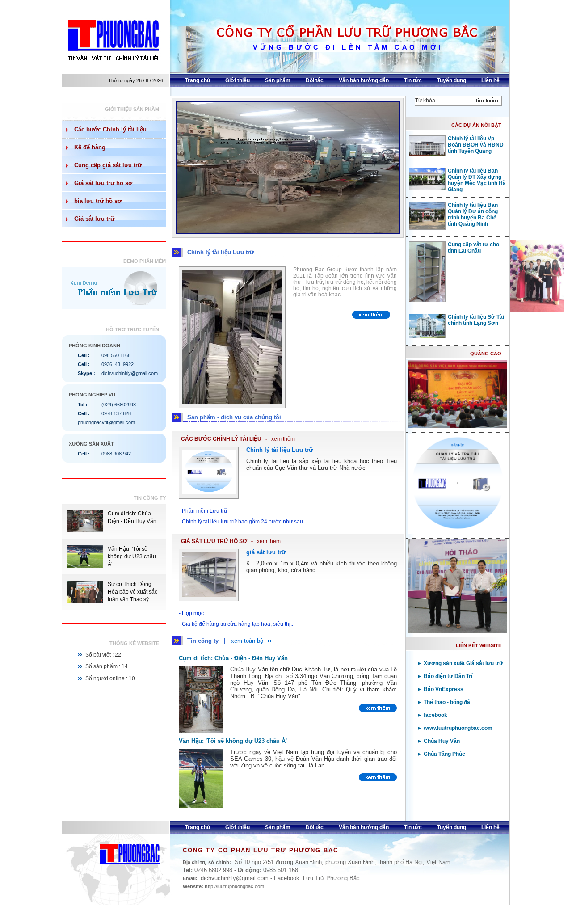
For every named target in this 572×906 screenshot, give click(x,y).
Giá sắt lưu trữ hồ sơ (103, 183)
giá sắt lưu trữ (266, 552)
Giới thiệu (237, 80)
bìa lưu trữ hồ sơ (98, 201)
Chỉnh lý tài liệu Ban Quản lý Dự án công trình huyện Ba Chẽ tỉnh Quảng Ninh (473, 214)
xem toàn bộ (247, 640)
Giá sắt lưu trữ (94, 218)
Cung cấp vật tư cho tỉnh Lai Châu (473, 247)
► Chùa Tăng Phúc (441, 754)
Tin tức (413, 80)
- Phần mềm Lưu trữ (203, 511)
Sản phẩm (277, 80)
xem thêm (283, 439)
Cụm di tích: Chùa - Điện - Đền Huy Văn (233, 658)
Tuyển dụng (451, 80)
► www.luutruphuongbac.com (454, 728)
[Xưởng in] (249, 232)
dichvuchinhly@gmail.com (129, 373)
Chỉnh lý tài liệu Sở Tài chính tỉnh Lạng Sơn (476, 320)
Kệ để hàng (89, 147)
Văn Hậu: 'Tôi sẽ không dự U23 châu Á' (132, 556)
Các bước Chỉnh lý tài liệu (110, 129)
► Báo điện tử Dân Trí (444, 676)
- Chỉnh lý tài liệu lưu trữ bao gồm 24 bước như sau (241, 521)
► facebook (432, 715)
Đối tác (315, 80)
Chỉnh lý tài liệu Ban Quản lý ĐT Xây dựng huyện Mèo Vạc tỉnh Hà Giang (477, 180)
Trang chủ (197, 80)
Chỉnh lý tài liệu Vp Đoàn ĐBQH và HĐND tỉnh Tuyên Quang (476, 144)
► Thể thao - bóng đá (443, 702)
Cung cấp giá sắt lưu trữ (108, 165)
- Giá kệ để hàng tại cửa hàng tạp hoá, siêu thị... (236, 624)
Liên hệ (490, 80)
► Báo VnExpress (440, 689)
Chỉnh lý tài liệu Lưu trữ (279, 450)
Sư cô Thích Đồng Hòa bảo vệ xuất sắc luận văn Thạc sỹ (132, 592)
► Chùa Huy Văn (438, 741)
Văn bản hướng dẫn (364, 80)
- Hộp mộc (191, 613)
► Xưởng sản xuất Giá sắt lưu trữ (460, 663)
